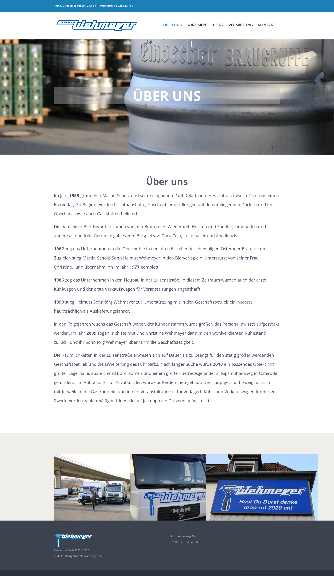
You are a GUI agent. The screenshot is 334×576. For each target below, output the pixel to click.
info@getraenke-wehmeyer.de (116, 5)
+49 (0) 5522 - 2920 (77, 550)
